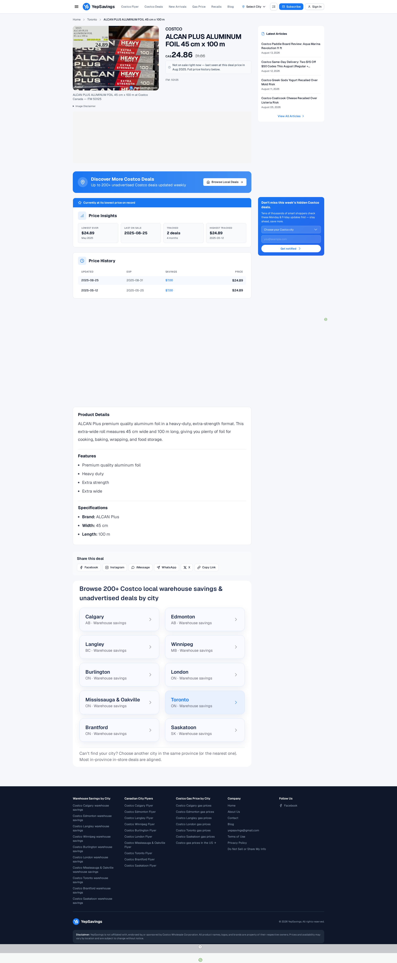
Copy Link (209, 567)
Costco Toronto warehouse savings (90, 880)
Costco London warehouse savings (90, 859)
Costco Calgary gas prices (193, 805)
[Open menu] (76, 6)
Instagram (117, 567)
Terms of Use (236, 836)
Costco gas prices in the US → (196, 843)
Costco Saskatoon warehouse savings (92, 901)
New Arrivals (178, 6)
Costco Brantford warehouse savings (92, 890)
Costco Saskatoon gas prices (195, 836)
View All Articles (289, 116)
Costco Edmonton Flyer (140, 812)
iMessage (143, 567)
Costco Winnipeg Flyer (139, 824)
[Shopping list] (273, 6)
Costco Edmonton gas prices (195, 812)
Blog (230, 6)
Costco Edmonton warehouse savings (92, 818)
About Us (234, 812)
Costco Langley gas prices (194, 818)
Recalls (216, 6)
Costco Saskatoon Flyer (140, 865)
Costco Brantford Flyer (139, 859)
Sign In (317, 6)
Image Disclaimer (85, 106)
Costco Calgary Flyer (138, 805)
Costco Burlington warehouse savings (92, 849)
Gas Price (199, 6)
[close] (200, 947)
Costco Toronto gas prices (193, 830)
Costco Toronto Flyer (138, 853)
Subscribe (293, 6)
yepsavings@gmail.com (243, 830)
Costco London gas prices (193, 824)
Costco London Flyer (138, 836)
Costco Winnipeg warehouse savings (92, 839)
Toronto (92, 19)
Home (77, 19)
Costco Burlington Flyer (140, 830)
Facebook (91, 567)
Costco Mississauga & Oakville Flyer (144, 845)
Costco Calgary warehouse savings (91, 808)
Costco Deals (154, 6)
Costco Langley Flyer (138, 818)
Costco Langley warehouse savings (91, 828)
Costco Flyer (130, 6)
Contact (233, 818)
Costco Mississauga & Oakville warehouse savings (93, 870)
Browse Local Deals (225, 182)
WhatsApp (169, 567)
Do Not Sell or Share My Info (247, 849)
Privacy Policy (237, 843)
